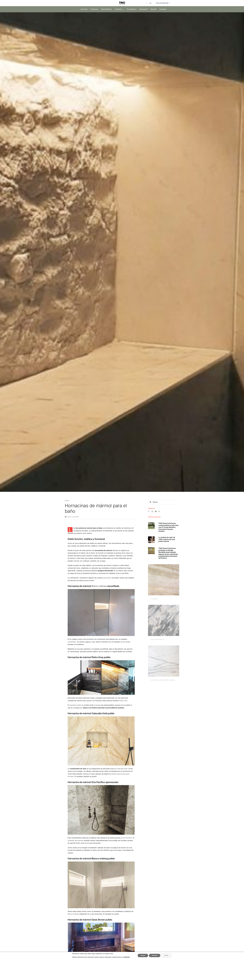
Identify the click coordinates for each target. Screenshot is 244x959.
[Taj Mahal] (163, 565)
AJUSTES (126, 957)
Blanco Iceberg (73, 914)
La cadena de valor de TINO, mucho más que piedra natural (166, 539)
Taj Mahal (154, 599)
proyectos (107, 578)
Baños (67, 500)
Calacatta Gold (121, 769)
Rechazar (154, 955)
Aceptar (142, 955)
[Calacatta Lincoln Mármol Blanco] (163, 647)
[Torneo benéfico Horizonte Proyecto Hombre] (151, 523)
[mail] (159, 511)
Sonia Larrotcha (73, 517)
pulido (122, 642)
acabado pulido (75, 705)
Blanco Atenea (99, 586)
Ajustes (166, 955)
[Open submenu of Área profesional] (169, 3)
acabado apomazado (75, 840)
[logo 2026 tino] (122, 1)
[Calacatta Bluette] (163, 606)
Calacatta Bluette (157, 639)
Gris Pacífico (127, 838)
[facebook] (149, 511)
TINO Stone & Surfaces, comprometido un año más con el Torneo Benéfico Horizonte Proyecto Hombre (168, 527)
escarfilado (72, 642)
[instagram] (152, 511)
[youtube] (156, 511)
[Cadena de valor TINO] (151, 537)
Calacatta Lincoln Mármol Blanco (163, 680)
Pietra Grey (123, 701)
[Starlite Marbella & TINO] (151, 548)
